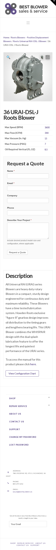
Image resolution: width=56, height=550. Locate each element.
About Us (15, 414)
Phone (10, 208)
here (33, 364)
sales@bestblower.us (22, 492)
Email (10, 183)
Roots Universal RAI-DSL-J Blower (29, 41)
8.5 (46, 149)
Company (12, 195)
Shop (12, 398)
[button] (28, 23)
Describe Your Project (19, 220)
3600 (47, 127)
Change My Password (22, 437)
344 (46, 133)
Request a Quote (17, 252)
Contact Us (16, 421)
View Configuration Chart (22, 373)
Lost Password (19, 445)
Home (6, 37)
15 (46, 138)
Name (10, 171)
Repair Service (18, 406)
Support (14, 429)
